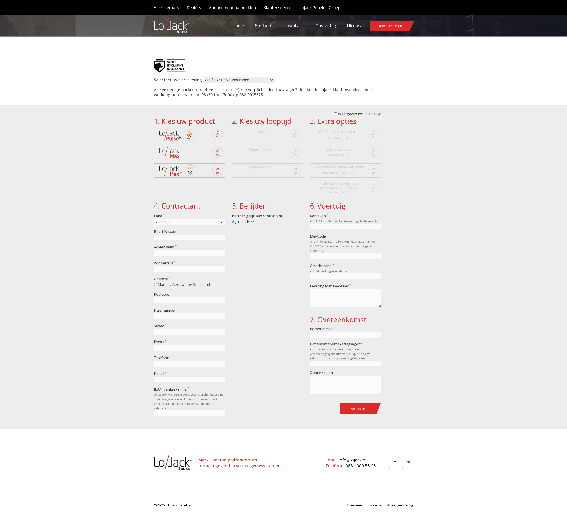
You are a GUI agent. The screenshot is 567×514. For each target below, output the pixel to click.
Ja (237, 221)
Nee (250, 221)
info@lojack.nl (352, 460)
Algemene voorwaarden (365, 505)
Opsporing (325, 25)
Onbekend (201, 284)
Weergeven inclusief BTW (359, 113)
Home (238, 25)
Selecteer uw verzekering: (178, 79)
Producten (265, 25)
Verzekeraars (166, 7)
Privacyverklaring (400, 505)
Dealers (194, 7)
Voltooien (358, 409)
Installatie (295, 25)
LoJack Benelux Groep (320, 7)
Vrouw (178, 284)
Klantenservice (277, 7)
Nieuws (354, 25)
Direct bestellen (390, 25)
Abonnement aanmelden (232, 7)
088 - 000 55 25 (361, 466)
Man (161, 284)
